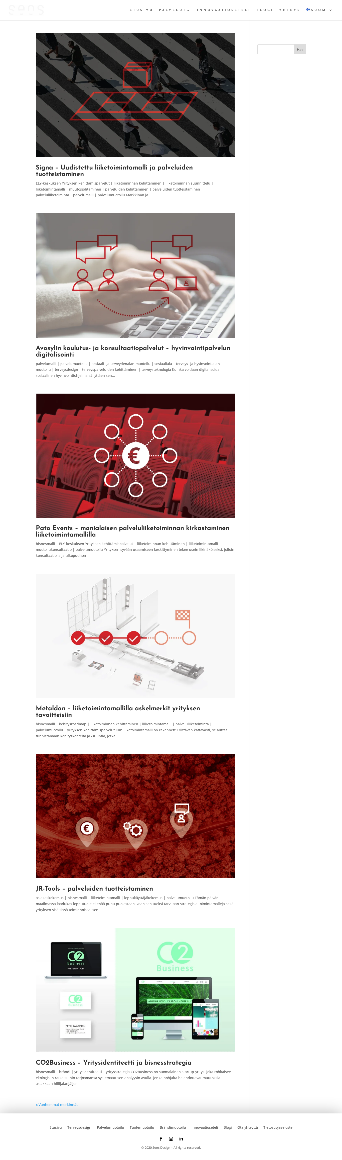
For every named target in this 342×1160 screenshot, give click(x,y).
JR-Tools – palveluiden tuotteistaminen (94, 889)
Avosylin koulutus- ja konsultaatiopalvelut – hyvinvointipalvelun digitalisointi (133, 351)
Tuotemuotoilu (142, 1127)
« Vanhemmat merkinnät (57, 1104)
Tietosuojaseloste (277, 1127)
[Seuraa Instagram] (171, 1139)
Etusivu (141, 10)
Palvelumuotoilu (110, 1127)
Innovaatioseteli (224, 10)
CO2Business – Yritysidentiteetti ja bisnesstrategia (114, 1063)
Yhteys (290, 10)
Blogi (265, 10)
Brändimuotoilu (173, 1127)
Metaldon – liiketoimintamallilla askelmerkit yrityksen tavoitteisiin (118, 712)
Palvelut (173, 10)
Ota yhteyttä (247, 1127)
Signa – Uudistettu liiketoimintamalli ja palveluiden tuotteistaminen (114, 171)
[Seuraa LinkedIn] (181, 1139)
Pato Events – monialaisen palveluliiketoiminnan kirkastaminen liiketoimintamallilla (132, 531)
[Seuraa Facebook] (161, 1139)
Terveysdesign (79, 1127)
